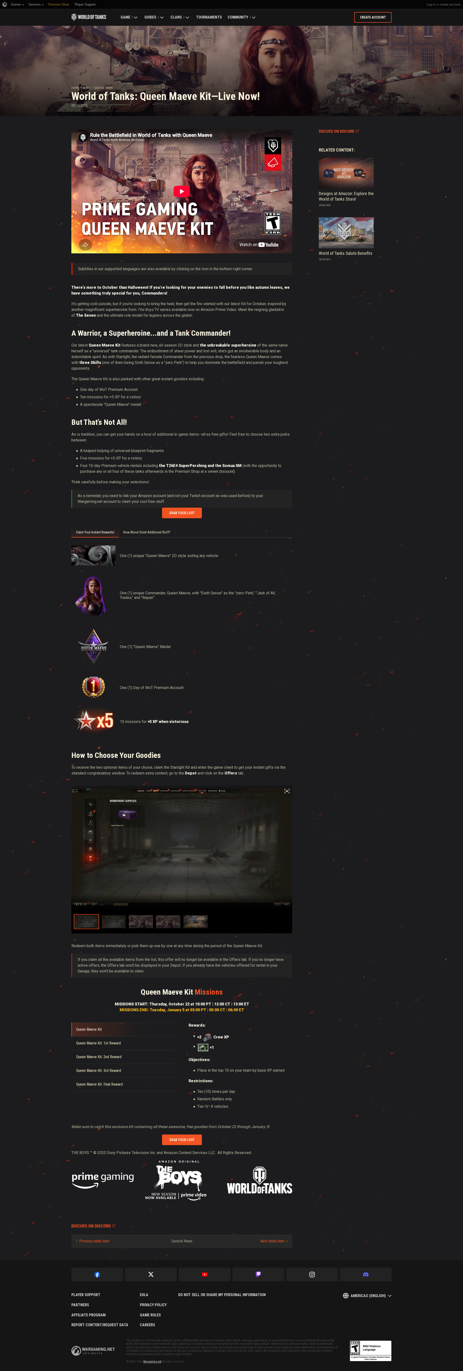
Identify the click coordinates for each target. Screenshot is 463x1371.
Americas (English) (368, 1295)
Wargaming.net (152, 1361)
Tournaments (209, 17)
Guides (150, 17)
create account (450, 4)
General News (103, 88)
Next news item (272, 1241)
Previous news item (94, 1241)
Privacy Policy (153, 1305)
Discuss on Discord (336, 131)
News (86, 88)
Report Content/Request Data (99, 1325)
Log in (431, 4)
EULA (144, 1295)
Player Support (85, 1295)
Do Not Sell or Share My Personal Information (222, 1295)
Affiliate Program (88, 1315)
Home (75, 88)
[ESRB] (371, 1351)
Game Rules (150, 1315)
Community (238, 17)
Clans (176, 17)
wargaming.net (93, 1350)
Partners (80, 1305)
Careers (147, 1325)
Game (125, 17)
